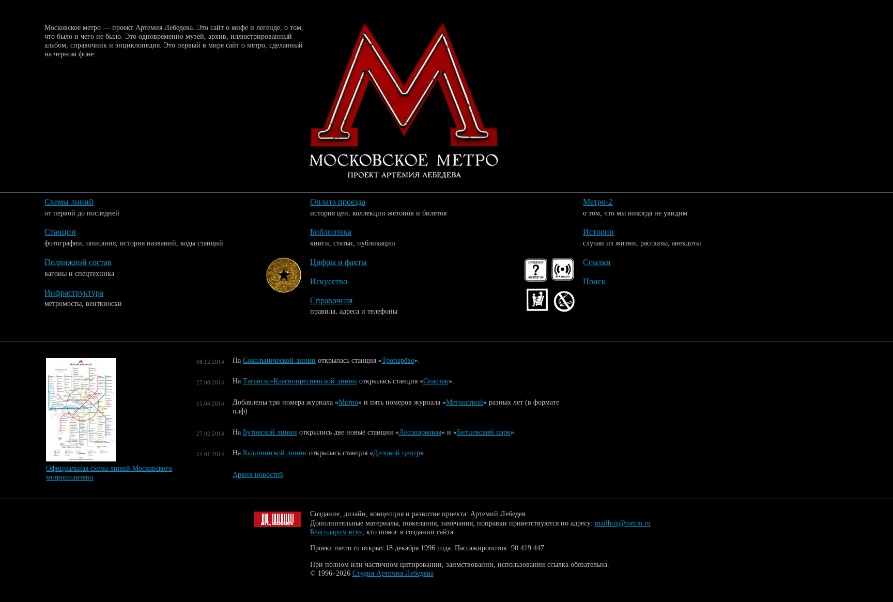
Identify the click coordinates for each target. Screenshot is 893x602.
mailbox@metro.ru (623, 523)
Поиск (594, 281)
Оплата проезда (337, 201)
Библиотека (330, 231)
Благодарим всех (336, 532)
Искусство (328, 281)
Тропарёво (398, 360)
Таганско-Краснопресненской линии (300, 381)
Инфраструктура (73, 292)
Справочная (331, 300)
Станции (60, 231)
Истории (598, 231)
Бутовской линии (270, 432)
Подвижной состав (78, 262)
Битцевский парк (484, 432)
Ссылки (597, 262)
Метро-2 (597, 201)
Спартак (436, 381)
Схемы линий (69, 201)
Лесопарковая (420, 432)
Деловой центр (396, 453)
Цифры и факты (338, 262)
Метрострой (464, 402)
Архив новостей (258, 474)
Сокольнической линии (279, 360)
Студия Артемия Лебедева (393, 573)
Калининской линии (275, 453)
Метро (348, 402)
